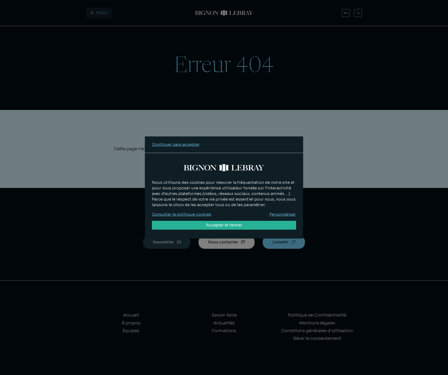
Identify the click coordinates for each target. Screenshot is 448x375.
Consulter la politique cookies (181, 214)
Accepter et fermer (224, 225)
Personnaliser (283, 214)
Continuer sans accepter (176, 144)
